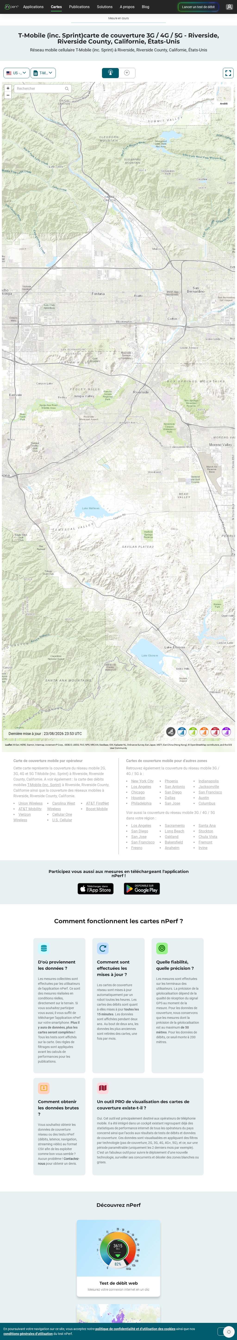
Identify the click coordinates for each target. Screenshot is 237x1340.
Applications (33, 7)
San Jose (172, 803)
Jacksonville (209, 787)
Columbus (207, 803)
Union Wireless (31, 803)
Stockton (206, 831)
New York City (142, 781)
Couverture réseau (110, 73)
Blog (145, 7)
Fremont (205, 842)
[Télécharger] (95, 888)
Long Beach (174, 831)
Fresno (136, 848)
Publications (79, 7)
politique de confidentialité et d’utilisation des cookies (135, 1329)
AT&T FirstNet (97, 803)
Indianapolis (209, 781)
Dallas (170, 798)
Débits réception (125, 73)
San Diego (173, 792)
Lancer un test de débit (198, 7)
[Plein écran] (228, 73)
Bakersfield (174, 842)
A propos (127, 7)
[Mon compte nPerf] (229, 7)
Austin (204, 798)
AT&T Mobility (30, 809)
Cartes (56, 7)
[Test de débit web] (118, 1248)
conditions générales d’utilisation (28, 1334)
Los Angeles (141, 787)
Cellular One (62, 814)
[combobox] (16, 73)
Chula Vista (208, 837)
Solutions (104, 7)
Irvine (203, 848)
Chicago (138, 792)
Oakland (171, 837)
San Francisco (210, 792)
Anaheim (172, 848)
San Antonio (175, 787)
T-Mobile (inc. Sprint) (44, 785)
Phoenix (171, 781)
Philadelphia (141, 803)
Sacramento (175, 825)
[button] (7, 88)
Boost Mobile (97, 809)
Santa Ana (207, 825)
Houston (138, 798)
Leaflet (8, 745)
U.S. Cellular (62, 820)
